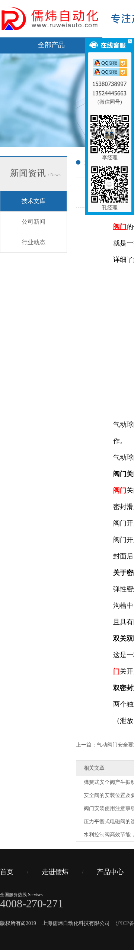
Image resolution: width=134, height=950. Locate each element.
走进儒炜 (55, 872)
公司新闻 (33, 221)
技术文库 (33, 201)
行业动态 (33, 242)
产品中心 (110, 872)
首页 (6, 872)
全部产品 (51, 45)
